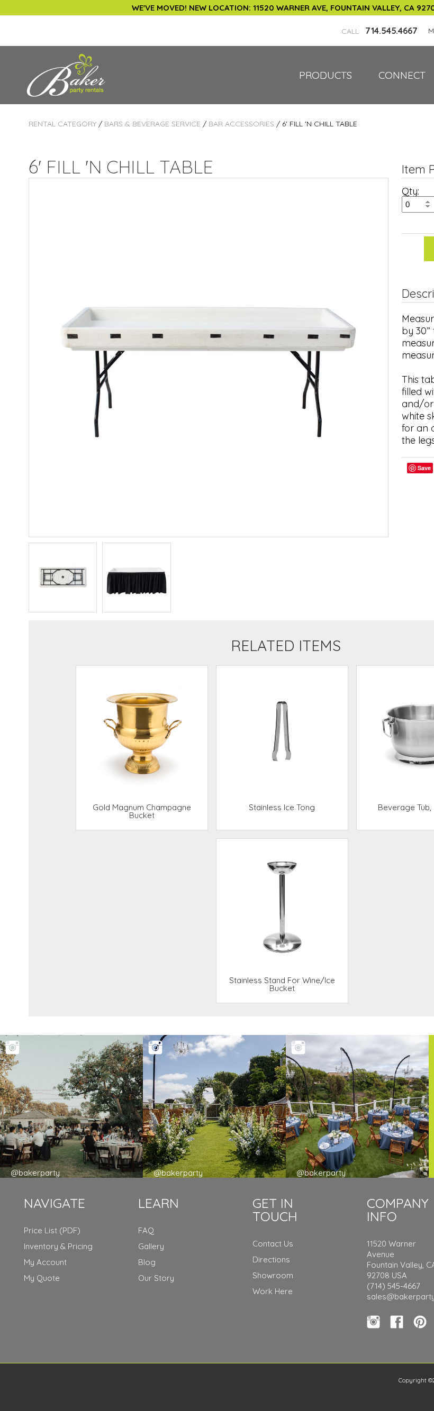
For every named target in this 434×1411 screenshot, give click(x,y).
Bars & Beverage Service (152, 124)
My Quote (42, 1278)
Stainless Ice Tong (282, 807)
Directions (271, 1259)
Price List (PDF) (52, 1230)
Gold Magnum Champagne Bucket (142, 811)
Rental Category (62, 124)
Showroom (272, 1275)
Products (325, 75)
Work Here (272, 1291)
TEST (62, 577)
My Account (45, 1262)
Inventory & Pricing (58, 1246)
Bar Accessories (241, 124)
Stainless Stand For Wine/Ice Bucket (282, 984)
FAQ (146, 1230)
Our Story (156, 1278)
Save (424, 468)
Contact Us (272, 1244)
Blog (147, 1262)
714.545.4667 (379, 30)
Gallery (151, 1246)
